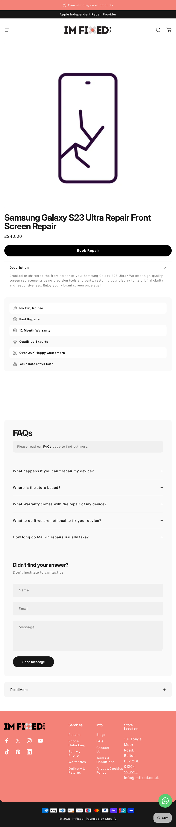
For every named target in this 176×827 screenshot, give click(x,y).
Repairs (74, 735)
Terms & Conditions (105, 760)
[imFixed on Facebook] (6, 740)
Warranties (77, 762)
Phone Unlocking (77, 743)
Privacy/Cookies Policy (109, 770)
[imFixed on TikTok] (6, 751)
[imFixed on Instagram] (29, 740)
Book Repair (88, 250)
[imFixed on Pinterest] (18, 751)
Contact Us (103, 750)
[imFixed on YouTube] (40, 740)
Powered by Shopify (101, 818)
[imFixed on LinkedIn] (29, 751)
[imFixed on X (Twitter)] (18, 740)
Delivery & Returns (76, 770)
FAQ (99, 741)
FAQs (47, 446)
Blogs (101, 735)
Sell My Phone (74, 753)
